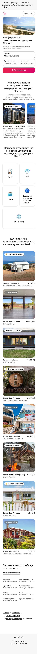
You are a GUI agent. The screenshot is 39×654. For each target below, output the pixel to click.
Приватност (15, 643)
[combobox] (18, 56)
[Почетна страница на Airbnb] (4, 13)
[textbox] (10, 63)
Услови (24, 643)
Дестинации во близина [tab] (11, 573)
